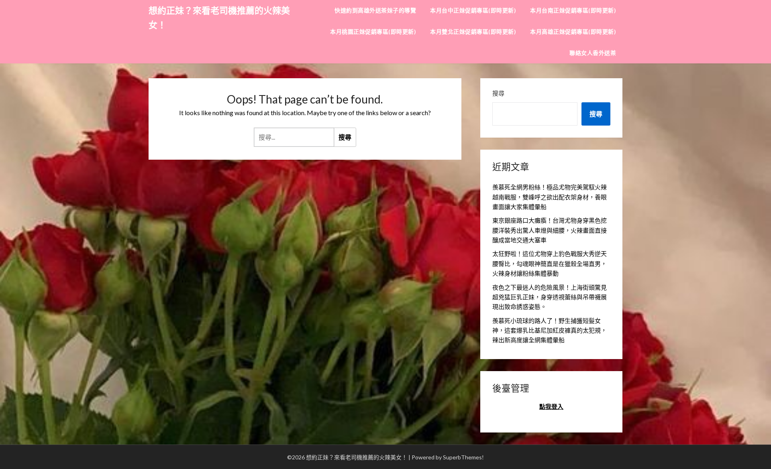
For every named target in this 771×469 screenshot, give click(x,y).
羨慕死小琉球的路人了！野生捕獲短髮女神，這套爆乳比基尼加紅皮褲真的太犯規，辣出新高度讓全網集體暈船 (549, 330)
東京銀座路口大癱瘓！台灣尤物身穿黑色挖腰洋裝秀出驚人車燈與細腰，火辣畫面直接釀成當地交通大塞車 (549, 230)
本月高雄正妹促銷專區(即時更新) (573, 31)
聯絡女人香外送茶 (592, 52)
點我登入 (551, 406)
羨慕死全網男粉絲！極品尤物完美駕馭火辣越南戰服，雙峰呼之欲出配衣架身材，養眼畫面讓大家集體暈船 (549, 196)
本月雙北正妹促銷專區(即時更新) (473, 31)
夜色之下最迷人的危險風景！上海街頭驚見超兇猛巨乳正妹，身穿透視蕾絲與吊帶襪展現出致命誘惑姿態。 (549, 297)
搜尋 (498, 93)
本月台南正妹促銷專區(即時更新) (573, 10)
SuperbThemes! (463, 457)
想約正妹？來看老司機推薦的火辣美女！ (219, 17)
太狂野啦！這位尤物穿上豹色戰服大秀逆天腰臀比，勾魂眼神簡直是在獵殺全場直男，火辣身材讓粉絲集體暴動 (549, 263)
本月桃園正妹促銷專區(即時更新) (373, 31)
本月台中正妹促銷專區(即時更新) (473, 10)
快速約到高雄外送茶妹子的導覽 (375, 10)
